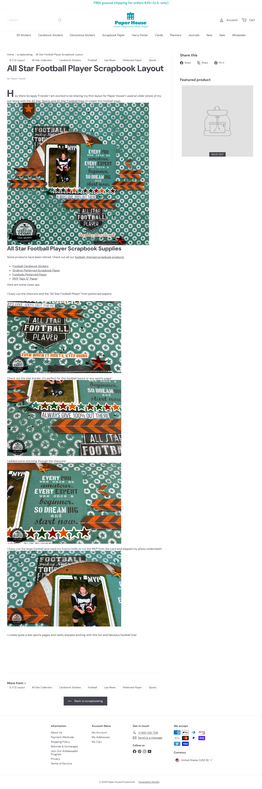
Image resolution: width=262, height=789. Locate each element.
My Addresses (101, 737)
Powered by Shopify (149, 781)
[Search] (60, 20)
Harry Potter (140, 35)
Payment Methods (62, 737)
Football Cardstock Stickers (30, 266)
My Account (99, 732)
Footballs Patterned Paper (29, 274)
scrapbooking (25, 54)
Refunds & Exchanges (64, 746)
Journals (193, 35)
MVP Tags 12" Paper (25, 279)
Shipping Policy (60, 742)
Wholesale (239, 35)
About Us (56, 732)
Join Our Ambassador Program (64, 752)
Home (10, 54)
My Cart (97, 742)
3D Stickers (23, 35)
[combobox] (35, 20)
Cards (159, 35)
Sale (222, 35)
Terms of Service (61, 763)
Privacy (55, 759)
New (209, 35)
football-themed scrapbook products (99, 257)
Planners (175, 35)
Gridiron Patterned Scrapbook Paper (36, 270)
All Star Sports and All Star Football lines (58, 101)
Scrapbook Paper (113, 35)
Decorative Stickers (82, 35)
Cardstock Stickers (50, 35)
